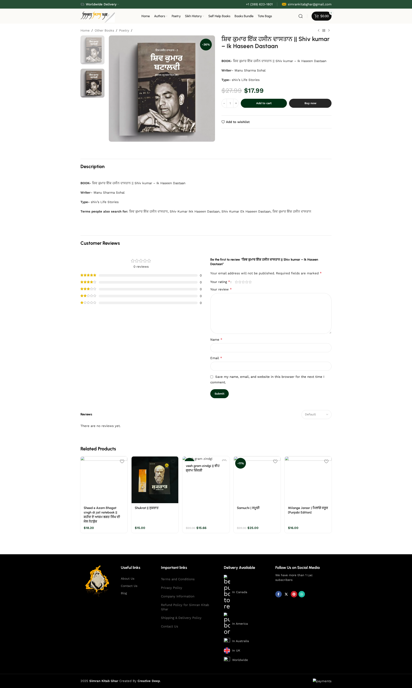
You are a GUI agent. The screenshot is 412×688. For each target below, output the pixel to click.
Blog (124, 593)
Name (216, 339)
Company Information (177, 596)
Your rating (220, 282)
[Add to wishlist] (122, 461)
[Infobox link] (307, 4)
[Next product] (329, 30)
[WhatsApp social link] (301, 594)
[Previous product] (318, 30)
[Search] (300, 16)
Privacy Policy (171, 588)
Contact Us (129, 586)
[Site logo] (97, 16)
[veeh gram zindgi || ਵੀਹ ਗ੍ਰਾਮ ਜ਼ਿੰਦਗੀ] (206, 458)
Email (216, 358)
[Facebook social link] (278, 594)
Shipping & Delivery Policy (181, 618)
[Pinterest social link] (294, 594)
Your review (221, 289)
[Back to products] (323, 30)
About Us (127, 578)
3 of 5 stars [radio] (243, 282)
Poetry (124, 30)
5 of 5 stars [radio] (250, 282)
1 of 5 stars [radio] (236, 282)
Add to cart (264, 103)
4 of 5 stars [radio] (246, 282)
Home (85, 30)
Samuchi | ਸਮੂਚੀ (248, 508)
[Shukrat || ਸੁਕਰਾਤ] (155, 479)
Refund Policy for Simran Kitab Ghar (185, 607)
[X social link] (286, 594)
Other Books (104, 30)
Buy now (310, 103)
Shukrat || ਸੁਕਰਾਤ (147, 508)
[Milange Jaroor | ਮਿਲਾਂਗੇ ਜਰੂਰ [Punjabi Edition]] (308, 479)
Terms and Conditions (178, 579)
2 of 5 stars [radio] (239, 282)
